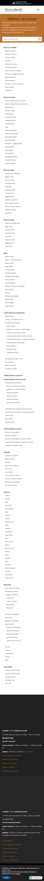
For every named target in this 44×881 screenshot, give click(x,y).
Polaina (7, 293)
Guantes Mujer (12, 349)
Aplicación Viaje (12, 637)
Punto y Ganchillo (11, 485)
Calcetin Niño (9, 230)
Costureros (10, 598)
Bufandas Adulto (11, 435)
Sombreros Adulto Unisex (14, 445)
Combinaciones (10, 120)
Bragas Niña (9, 177)
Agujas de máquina (11, 621)
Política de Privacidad (9, 763)
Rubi (6, 561)
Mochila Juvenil (10, 365)
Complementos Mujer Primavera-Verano (20, 339)
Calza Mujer (9, 114)
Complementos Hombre (13, 383)
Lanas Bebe (9, 472)
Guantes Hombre (12, 399)
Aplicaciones (9, 624)
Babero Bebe (9, 256)
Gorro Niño (9, 419)
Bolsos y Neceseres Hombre (16, 386)
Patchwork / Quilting (12, 482)
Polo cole (8, 683)
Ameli (7, 495)
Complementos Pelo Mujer (16, 343)
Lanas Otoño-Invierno (12, 475)
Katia (7, 525)
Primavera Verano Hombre (14, 84)
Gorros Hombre (12, 396)
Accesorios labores (11, 456)
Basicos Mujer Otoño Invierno (15, 101)
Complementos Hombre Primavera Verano (19, 412)
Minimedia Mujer (11, 137)
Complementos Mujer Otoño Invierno (19, 336)
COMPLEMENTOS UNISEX (12, 429)
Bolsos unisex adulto (12, 432)
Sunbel (7, 571)
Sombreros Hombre (13, 403)
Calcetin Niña (9, 180)
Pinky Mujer (9, 150)
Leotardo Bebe (10, 283)
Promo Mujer (9, 153)
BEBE (5, 253)
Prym (7, 555)
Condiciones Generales (10, 759)
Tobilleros (8, 90)
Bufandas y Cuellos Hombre (16, 389)
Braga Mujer (9, 107)
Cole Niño (8, 236)
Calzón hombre (10, 57)
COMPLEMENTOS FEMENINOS (14, 313)
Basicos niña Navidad (12, 173)
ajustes (17, 874)
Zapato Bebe (9, 306)
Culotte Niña (9, 193)
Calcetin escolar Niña (12, 670)
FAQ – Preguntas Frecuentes (11, 845)
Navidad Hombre (11, 67)
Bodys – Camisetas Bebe (13, 260)
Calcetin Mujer (10, 110)
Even (6, 512)
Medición (10, 608)
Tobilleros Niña (10, 210)
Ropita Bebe (9, 299)
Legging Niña (9, 197)
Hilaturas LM (9, 522)
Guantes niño (9, 422)
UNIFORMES (8, 667)
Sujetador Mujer (10, 160)
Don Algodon (9, 509)
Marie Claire (9, 542)
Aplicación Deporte (13, 631)
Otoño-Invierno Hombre (13, 71)
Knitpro (7, 528)
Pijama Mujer (9, 147)
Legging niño (9, 243)
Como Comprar (28, 752)
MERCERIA (7, 585)
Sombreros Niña (10, 369)
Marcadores (11, 605)
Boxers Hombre (10, 51)
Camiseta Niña (10, 183)
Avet (6, 502)
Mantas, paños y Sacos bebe (15, 286)
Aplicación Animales (13, 627)
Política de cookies (8, 767)
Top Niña (8, 213)
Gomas (7, 657)
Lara (6, 538)
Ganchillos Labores (11, 465)
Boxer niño (8, 227)
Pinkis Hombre (10, 81)
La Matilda (8, 532)
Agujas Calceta (10, 459)
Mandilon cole (10, 680)
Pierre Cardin (9, 548)
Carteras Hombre (12, 393)
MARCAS (7, 492)
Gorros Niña (9, 362)
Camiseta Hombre (11, 64)
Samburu (8, 565)
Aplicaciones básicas (14, 641)
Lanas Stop (9, 535)
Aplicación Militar (13, 634)
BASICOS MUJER (9, 97)
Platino (7, 552)
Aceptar (6, 877)
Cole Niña (8, 187)
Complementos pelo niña (13, 359)
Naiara (7, 545)
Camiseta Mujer (10, 117)
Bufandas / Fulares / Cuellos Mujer (18, 329)
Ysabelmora (9, 578)
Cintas (7, 650)
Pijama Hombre (10, 77)
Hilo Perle (8, 469)
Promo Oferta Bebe (11, 296)
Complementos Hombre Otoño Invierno (18, 409)
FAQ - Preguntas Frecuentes (11, 756)
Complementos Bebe (12, 276)
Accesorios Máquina (12, 614)
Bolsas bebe (9, 263)
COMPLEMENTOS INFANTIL (13, 376)
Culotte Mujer (10, 124)
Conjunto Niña (10, 190)
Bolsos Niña (9, 316)
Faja (6, 127)
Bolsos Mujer (11, 326)
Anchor (7, 499)
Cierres (7, 647)
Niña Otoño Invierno (12, 203)
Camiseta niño (10, 233)
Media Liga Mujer (11, 130)
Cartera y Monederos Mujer (16, 333)
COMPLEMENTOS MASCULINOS (15, 379)
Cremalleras (9, 653)
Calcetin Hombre (11, 54)
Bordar (7, 462)
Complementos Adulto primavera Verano (19, 442)
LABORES (7, 452)
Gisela (7, 519)
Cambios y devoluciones (10, 771)
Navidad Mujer (10, 140)
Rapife (7, 558)
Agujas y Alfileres (12, 595)
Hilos (6, 660)
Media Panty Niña (11, 200)
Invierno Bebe (10, 280)
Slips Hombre (9, 87)
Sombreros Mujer (13, 352)
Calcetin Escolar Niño (12, 674)
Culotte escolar (10, 677)
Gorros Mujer (11, 346)
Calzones (8, 61)
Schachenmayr (10, 568)
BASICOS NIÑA (9, 170)
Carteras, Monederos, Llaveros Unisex (18, 439)
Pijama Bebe (9, 289)
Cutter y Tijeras (12, 601)
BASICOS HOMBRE (10, 48)
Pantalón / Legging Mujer (13, 143)
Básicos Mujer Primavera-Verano (16, 104)
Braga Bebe (9, 266)
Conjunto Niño (10, 240)
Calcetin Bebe (10, 270)
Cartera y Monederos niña (14, 319)
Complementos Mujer (12, 323)
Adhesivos (8, 617)
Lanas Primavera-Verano (13, 479)
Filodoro (8, 515)
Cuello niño (9, 415)
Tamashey (8, 575)
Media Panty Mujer (11, 134)
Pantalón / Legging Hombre (14, 74)
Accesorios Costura (11, 591)
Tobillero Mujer (10, 163)
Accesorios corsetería (12, 588)
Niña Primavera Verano (13, 206)
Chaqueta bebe (10, 273)
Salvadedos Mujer (11, 157)
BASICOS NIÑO (9, 220)
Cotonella (8, 505)
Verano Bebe (9, 303)
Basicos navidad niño (12, 223)
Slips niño (8, 246)
